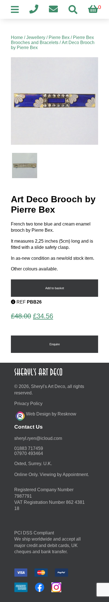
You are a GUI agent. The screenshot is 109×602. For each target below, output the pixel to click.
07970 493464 (28, 453)
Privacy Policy (28, 403)
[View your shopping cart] (93, 9)
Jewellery (35, 37)
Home (17, 37)
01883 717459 (28, 448)
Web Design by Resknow (51, 414)
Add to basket (54, 288)
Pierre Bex (59, 37)
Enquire (54, 344)
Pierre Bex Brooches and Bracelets (52, 40)
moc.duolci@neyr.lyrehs (38, 438)
